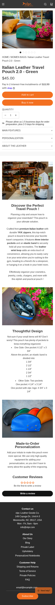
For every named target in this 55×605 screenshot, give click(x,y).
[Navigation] (3, 4)
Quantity (8, 109)
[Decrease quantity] (5, 115)
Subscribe (27, 596)
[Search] (45, 4)
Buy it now (27, 102)
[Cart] (51, 4)
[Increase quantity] (16, 115)
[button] (20, 52)
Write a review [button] (27, 493)
